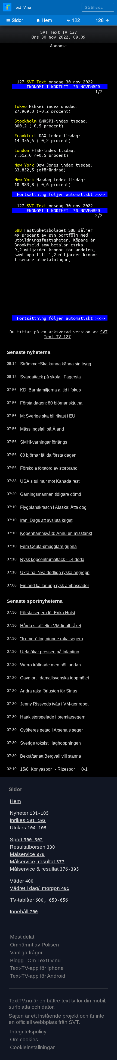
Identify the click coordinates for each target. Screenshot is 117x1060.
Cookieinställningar (32, 1016)
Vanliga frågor (26, 921)
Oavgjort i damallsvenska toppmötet (49, 646)
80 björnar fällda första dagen (44, 424)
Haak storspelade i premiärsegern (48, 685)
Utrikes (28, 796)
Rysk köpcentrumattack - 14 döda (47, 529)
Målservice (27, 823)
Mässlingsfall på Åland (38, 398)
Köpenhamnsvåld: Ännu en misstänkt (50, 503)
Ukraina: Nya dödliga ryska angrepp (49, 542)
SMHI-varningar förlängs (40, 411)
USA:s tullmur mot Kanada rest (45, 451)
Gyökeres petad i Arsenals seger (47, 698)
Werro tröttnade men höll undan (46, 633)
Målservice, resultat (37, 830)
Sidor (16, 19)
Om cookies (24, 1008)
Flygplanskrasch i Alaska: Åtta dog (48, 477)
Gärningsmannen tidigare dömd (46, 464)
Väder (21, 849)
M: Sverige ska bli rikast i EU (43, 385)
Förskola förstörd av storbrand (45, 437)
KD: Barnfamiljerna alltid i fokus (45, 359)
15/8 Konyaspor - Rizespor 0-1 (49, 737)
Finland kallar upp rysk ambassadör (49, 555)
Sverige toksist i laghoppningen (45, 711)
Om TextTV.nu (44, 929)
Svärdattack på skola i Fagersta (46, 346)
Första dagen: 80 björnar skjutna (47, 372)
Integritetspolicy (28, 1000)
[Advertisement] (58, 60)
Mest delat (22, 905)
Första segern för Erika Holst (43, 581)
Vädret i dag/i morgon (39, 856)
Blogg (17, 929)
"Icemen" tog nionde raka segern (47, 607)
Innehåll (24, 880)
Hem (46, 19)
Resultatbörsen (32, 815)
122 (75, 19)
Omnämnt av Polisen (34, 913)
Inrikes (28, 789)
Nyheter (29, 781)
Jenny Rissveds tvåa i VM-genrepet (49, 672)
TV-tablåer (39, 868)
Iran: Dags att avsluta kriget (42, 490)
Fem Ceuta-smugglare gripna (44, 516)
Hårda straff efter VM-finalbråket (46, 594)
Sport (26, 808)
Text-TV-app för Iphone (37, 936)
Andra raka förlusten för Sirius (44, 659)
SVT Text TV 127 (58, 31)
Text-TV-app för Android (37, 944)
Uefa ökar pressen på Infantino (45, 620)
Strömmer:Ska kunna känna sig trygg (50, 333)
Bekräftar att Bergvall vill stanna (46, 724)
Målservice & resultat (44, 837)
